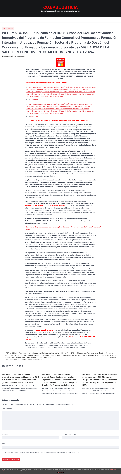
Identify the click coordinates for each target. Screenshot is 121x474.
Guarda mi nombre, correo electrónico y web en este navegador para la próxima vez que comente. (42, 452)
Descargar (34, 99)
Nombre (5, 434)
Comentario (7, 409)
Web (3, 443)
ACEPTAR (60, 472)
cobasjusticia (7, 56)
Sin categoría (8, 28)
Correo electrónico (69, 434)
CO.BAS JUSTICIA (60, 7)
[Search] (117, 19)
